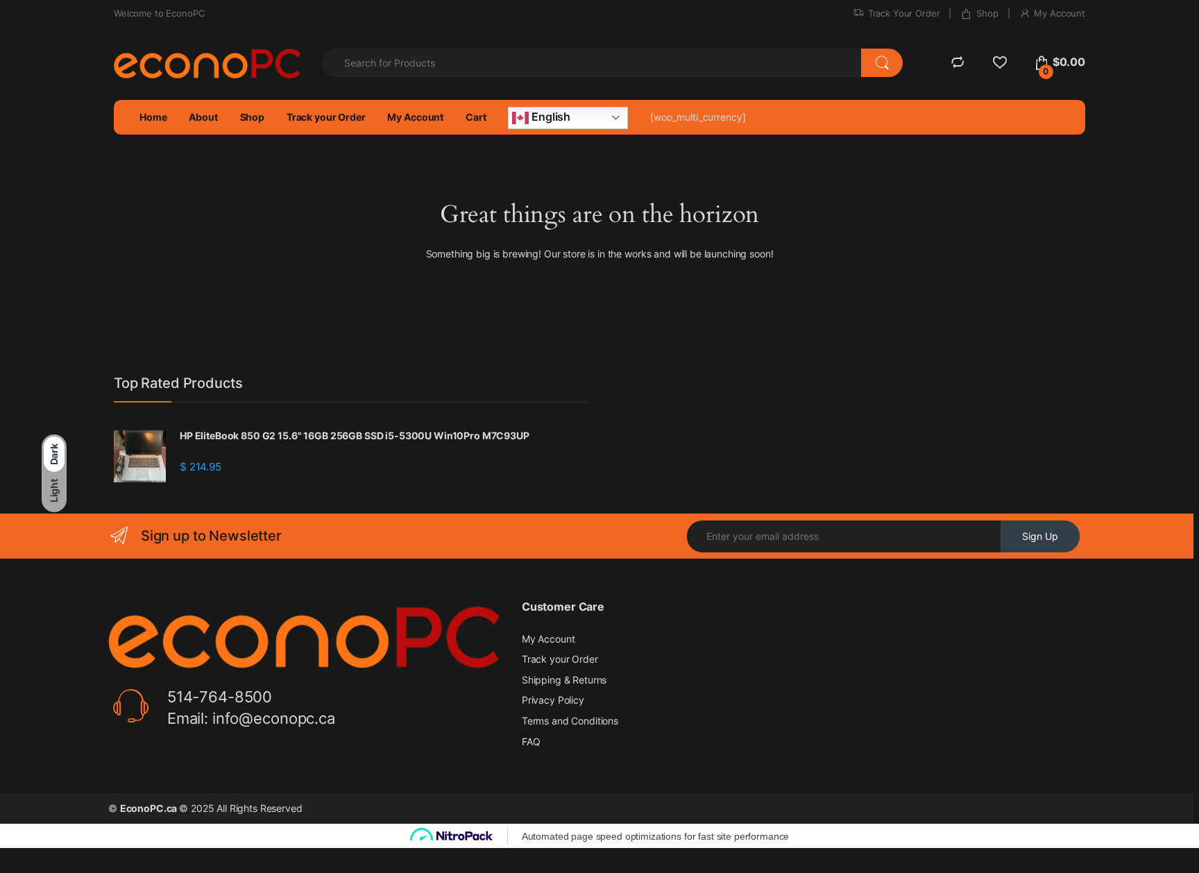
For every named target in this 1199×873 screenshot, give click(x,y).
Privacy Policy (553, 700)
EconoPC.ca (149, 808)
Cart (476, 117)
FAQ (531, 741)
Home (153, 117)
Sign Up (1040, 536)
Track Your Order (904, 13)
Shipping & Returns (564, 680)
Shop (987, 13)
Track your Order (326, 117)
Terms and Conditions (570, 721)
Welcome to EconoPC (159, 13)
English (549, 117)
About (203, 117)
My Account (1059, 13)
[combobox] (592, 63)
